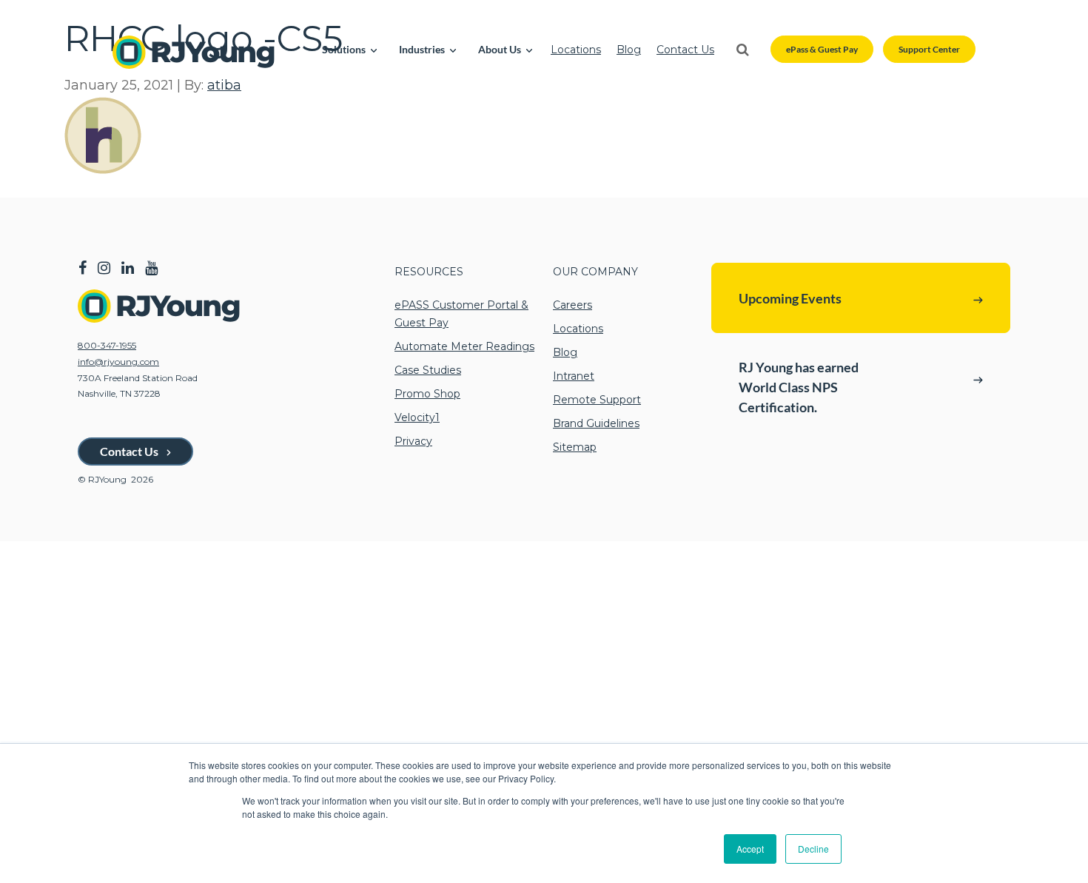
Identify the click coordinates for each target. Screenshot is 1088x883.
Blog (629, 49)
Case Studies (427, 370)
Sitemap (575, 447)
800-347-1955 (107, 345)
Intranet (573, 376)
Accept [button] (750, 848)
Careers (572, 305)
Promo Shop (427, 393)
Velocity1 (417, 417)
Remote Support (597, 399)
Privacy (413, 441)
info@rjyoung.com (118, 361)
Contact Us (685, 49)
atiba (224, 85)
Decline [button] (813, 848)
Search (742, 49)
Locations (576, 49)
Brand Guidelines (596, 423)
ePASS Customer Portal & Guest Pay (461, 313)
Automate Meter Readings (464, 346)
